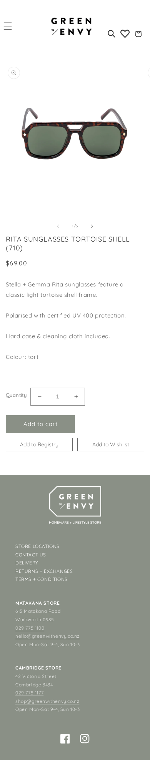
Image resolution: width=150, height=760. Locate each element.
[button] (8, 26)
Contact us (30, 555)
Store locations (37, 546)
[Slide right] (91, 226)
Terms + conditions (41, 579)
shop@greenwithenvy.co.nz (47, 701)
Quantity (16, 395)
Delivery (26, 563)
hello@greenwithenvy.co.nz (47, 636)
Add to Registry (39, 444)
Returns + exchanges (44, 571)
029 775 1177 (29, 693)
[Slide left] (58, 226)
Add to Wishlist (110, 444)
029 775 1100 (29, 628)
